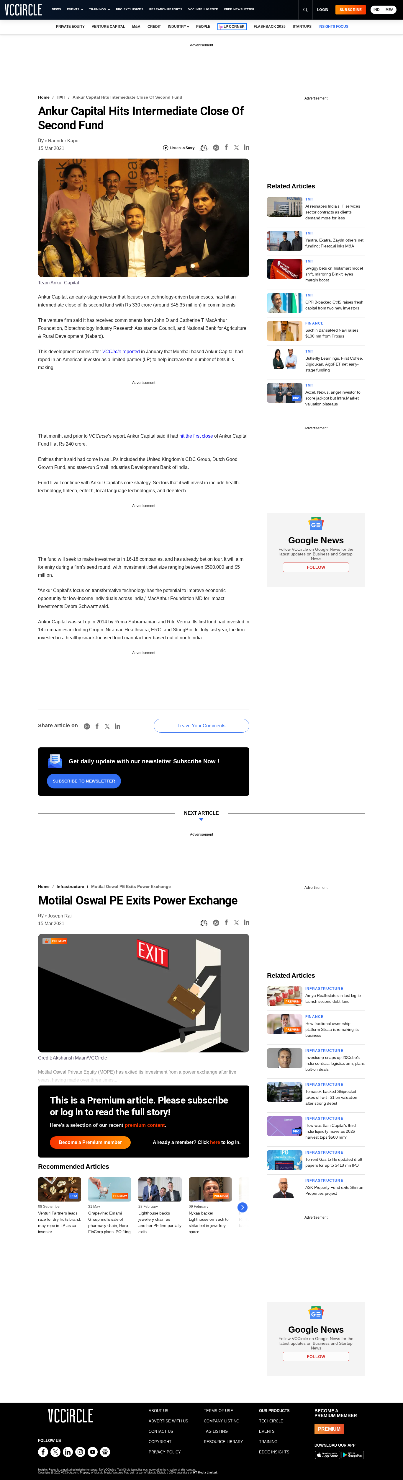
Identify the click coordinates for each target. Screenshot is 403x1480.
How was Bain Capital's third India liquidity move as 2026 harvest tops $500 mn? (330, 1131)
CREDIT (154, 27)
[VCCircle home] (23, 9)
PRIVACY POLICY (165, 1452)
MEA (390, 10)
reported (121, 351)
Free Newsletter (239, 9)
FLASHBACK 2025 (269, 27)
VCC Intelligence (203, 9)
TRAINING (268, 1442)
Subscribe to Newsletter (84, 781)
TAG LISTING (216, 1431)
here (215, 1142)
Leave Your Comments (201, 725)
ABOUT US (158, 1411)
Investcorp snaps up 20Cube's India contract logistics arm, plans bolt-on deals (335, 1063)
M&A (136, 27)
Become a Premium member (90, 1142)
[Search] (305, 9)
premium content (145, 1125)
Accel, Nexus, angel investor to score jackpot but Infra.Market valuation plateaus (332, 398)
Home (44, 97)
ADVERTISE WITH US (168, 1421)
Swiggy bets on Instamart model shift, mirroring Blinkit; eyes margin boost (334, 274)
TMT (61, 97)
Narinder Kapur (64, 140)
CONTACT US (161, 1431)
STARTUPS (302, 27)
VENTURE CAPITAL (108, 27)
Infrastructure (70, 886)
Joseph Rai (60, 915)
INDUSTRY (177, 27)
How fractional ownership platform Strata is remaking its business (331, 1029)
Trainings (97, 9)
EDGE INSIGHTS (274, 1452)
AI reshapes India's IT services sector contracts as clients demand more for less (332, 212)
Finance (314, 323)
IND (376, 10)
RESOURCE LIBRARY (223, 1442)
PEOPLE (203, 27)
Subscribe (351, 10)
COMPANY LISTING (221, 1421)
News (56, 9)
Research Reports (165, 9)
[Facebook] (226, 148)
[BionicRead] (204, 148)
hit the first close (196, 436)
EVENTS (267, 1431)
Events (73, 9)
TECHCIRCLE (271, 1421)
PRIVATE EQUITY (70, 27)
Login (323, 10)
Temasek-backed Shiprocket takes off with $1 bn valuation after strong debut (331, 1097)
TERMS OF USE (218, 1411)
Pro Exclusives (129, 9)
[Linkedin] (246, 148)
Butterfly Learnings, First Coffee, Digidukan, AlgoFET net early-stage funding (334, 364)
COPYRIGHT (160, 1442)
